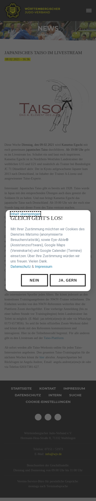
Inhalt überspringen (25, 214)
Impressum (43, 266)
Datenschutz (20, 266)
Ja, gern (67, 280)
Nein (34, 280)
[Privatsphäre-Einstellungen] (83, 216)
